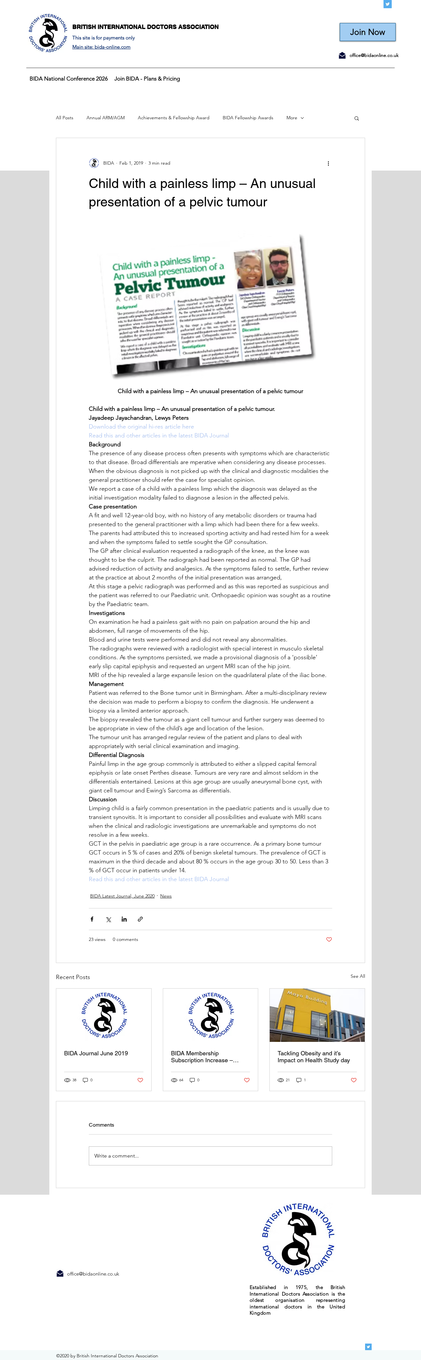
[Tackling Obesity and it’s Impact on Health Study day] (317, 1015)
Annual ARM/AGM (106, 118)
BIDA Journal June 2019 (96, 1053)
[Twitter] (388, 4)
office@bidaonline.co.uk (374, 55)
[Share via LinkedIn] (124, 919)
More (291, 118)
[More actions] (328, 163)
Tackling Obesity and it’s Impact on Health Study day (314, 1057)
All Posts (64, 118)
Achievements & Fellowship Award (174, 118)
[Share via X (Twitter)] (108, 919)
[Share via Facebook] (92, 919)
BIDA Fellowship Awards (248, 118)
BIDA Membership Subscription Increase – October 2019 (202, 1057)
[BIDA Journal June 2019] (103, 1015)
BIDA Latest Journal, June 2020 (122, 896)
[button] (357, 118)
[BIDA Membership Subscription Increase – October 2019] (210, 1015)
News (166, 896)
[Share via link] (140, 919)
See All (358, 976)
